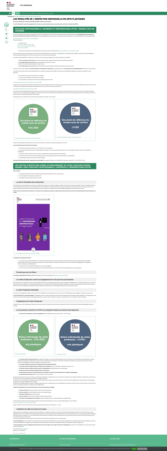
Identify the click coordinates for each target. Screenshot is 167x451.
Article (58, 404)
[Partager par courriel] (6, 41)
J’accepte (134, 448)
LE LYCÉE (28, 13)
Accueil (16, 16)
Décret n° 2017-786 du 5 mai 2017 (25, 44)
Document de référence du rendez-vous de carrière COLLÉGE (27, 138)
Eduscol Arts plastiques (66, 444)
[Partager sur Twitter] (7, 34)
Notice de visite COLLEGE (20, 353)
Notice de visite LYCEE (61, 354)
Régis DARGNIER (24, 428)
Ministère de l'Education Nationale (17, 444)
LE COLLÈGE (23, 13)
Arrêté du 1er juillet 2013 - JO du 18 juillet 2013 (67, 50)
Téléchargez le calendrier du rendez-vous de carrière (24, 88)
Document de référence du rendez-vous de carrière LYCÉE (69, 137)
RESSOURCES (45, 13)
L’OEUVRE (33, 13)
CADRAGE (17, 13)
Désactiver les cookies (142, 448)
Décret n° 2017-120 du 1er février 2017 (26, 46)
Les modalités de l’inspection (33, 16)
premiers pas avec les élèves (60, 275)
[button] (13, 13)
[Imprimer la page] (7, 38)
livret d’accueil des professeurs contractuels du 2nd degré (27, 253)
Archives (51, 13)
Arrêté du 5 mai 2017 (22, 47)
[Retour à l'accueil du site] (10, 13)
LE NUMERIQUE (39, 13)
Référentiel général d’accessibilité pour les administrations (123, 444)
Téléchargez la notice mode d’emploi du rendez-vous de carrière (26, 82)
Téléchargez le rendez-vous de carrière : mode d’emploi (24, 38)
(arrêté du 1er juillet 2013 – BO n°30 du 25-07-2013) (24, 402)
